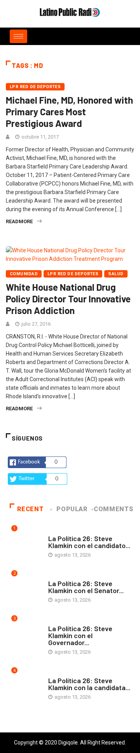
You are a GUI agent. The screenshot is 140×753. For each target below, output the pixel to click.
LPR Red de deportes (35, 86)
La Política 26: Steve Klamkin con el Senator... (86, 587)
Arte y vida (61, 530)
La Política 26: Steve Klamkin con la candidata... (89, 684)
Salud (115, 273)
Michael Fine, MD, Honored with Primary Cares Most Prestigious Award (69, 111)
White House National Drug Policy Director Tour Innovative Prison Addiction (68, 298)
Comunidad (24, 273)
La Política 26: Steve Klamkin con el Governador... (80, 635)
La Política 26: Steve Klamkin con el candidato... (89, 542)
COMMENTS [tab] (113, 509)
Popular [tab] (71, 509)
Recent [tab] (30, 509)
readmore (19, 221)
